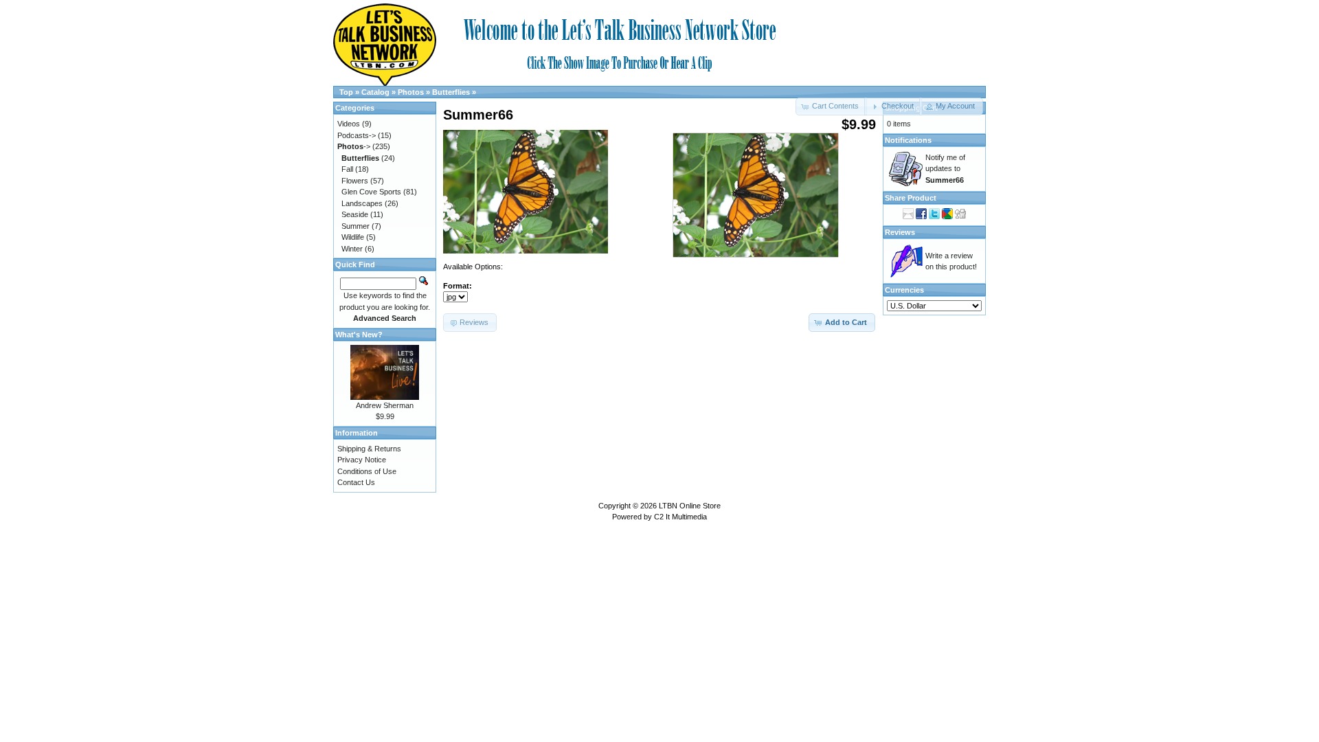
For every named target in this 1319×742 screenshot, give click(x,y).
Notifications (908, 140)
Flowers (354, 181)
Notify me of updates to (945, 168)
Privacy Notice (361, 460)
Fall (347, 169)
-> (353, 146)
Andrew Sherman (385, 405)
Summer (355, 226)
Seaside (354, 214)
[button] (892, 106)
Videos (348, 124)
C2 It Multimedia (680, 517)
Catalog (375, 92)
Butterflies (451, 92)
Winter (352, 249)
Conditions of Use (366, 471)
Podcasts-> (356, 135)
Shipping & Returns (369, 449)
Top (346, 92)
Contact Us (356, 482)
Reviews (900, 232)
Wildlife (352, 237)
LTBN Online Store (690, 506)
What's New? (359, 334)
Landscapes (362, 203)
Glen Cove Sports (371, 192)
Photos (411, 92)
